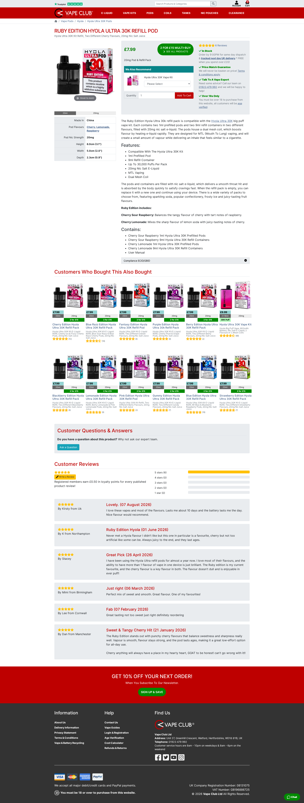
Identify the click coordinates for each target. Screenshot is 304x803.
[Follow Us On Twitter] (166, 757)
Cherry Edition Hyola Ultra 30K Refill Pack (65, 326)
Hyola (80, 21)
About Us (60, 722)
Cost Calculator (114, 742)
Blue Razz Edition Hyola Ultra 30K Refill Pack (101, 326)
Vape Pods (67, 21)
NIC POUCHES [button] (209, 12)
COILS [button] (167, 12)
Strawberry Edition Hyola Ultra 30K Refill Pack (236, 397)
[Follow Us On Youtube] (174, 757)
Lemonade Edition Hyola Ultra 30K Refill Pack (101, 397)
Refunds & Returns (115, 747)
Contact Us (111, 722)
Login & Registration (116, 732)
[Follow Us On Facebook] (158, 757)
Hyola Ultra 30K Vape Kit (158, 77)
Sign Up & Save (152, 692)
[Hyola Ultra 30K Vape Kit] (133, 79)
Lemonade (102, 126)
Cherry (91, 126)
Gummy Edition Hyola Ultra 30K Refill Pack (166, 397)
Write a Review (66, 476)
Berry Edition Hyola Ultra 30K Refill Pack (202, 326)
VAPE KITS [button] (129, 12)
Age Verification (114, 737)
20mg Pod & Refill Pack (137, 59)
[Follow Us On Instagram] (181, 757)
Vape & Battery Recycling (69, 742)
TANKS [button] (186, 12)
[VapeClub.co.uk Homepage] (56, 21)
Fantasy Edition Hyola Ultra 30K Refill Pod (133, 326)
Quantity (131, 95)
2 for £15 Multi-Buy (175, 49)
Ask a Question (68, 447)
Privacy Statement (65, 732)
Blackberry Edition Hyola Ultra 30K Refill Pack (68, 397)
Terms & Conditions (66, 737)
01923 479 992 (208, 86)
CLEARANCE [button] (236, 12)
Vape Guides (112, 727)
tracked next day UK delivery (218, 58)
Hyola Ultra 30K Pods (99, 21)
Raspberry (93, 130)
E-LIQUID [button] (106, 12)
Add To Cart (184, 95)
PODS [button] (150, 12)
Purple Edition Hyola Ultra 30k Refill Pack (166, 326)
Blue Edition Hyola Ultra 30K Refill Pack (201, 397)
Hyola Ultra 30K (222, 121)
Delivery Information (66, 727)
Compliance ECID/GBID (137, 260)
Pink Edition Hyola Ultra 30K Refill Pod (134, 397)
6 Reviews (221, 45)
